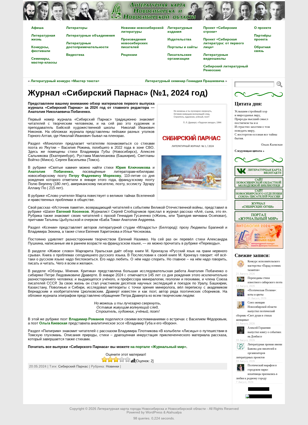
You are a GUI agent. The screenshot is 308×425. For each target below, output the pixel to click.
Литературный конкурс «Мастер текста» (65, 81)
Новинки (112, 366)
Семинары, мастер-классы (44, 60)
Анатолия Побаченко (50, 171)
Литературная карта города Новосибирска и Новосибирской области (151, 409)
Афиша (37, 28)
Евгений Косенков (72, 211)
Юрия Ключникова (133, 167)
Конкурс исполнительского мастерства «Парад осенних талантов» (264, 266)
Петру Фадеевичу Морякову (95, 176)
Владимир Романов (86, 319)
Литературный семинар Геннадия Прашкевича (184, 81)
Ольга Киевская (53, 323)
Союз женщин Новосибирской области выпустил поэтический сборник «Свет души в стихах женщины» (256, 311)
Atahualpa (174, 412)
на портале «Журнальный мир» (158, 347)
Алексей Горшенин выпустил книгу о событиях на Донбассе (264, 332)
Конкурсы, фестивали (40, 49)
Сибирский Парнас (73, 366)
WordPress (154, 412)
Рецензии (129, 55)
